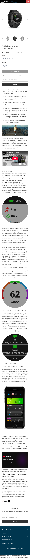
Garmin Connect (8, 381)
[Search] (24, 1)
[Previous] (3, 19)
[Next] (26, 19)
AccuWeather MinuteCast (10, 184)
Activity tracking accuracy (8, 478)
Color (3, 55)
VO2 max (22, 320)
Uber (23, 179)
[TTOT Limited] (15, 1)
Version (4, 62)
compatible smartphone (18, 479)
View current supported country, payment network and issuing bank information (14, 474)
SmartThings (7, 182)
